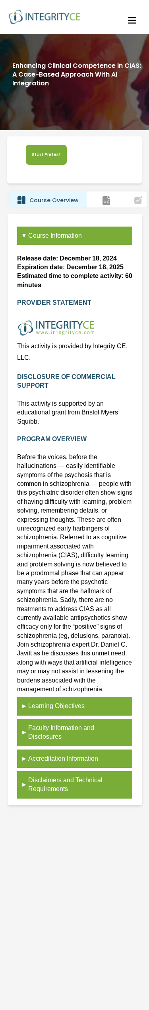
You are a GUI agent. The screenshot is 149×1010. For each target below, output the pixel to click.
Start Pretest (46, 155)
